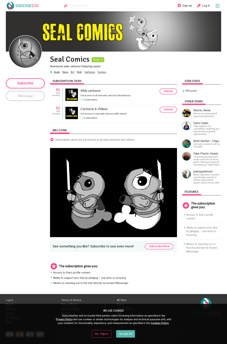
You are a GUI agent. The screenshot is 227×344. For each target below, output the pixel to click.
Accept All (125, 333)
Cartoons (89, 72)
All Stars (122, 300)
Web (79, 72)
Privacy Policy (64, 319)
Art (72, 72)
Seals (57, 72)
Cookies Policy (160, 323)
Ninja (65, 72)
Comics (102, 72)
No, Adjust (101, 333)
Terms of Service (71, 300)
